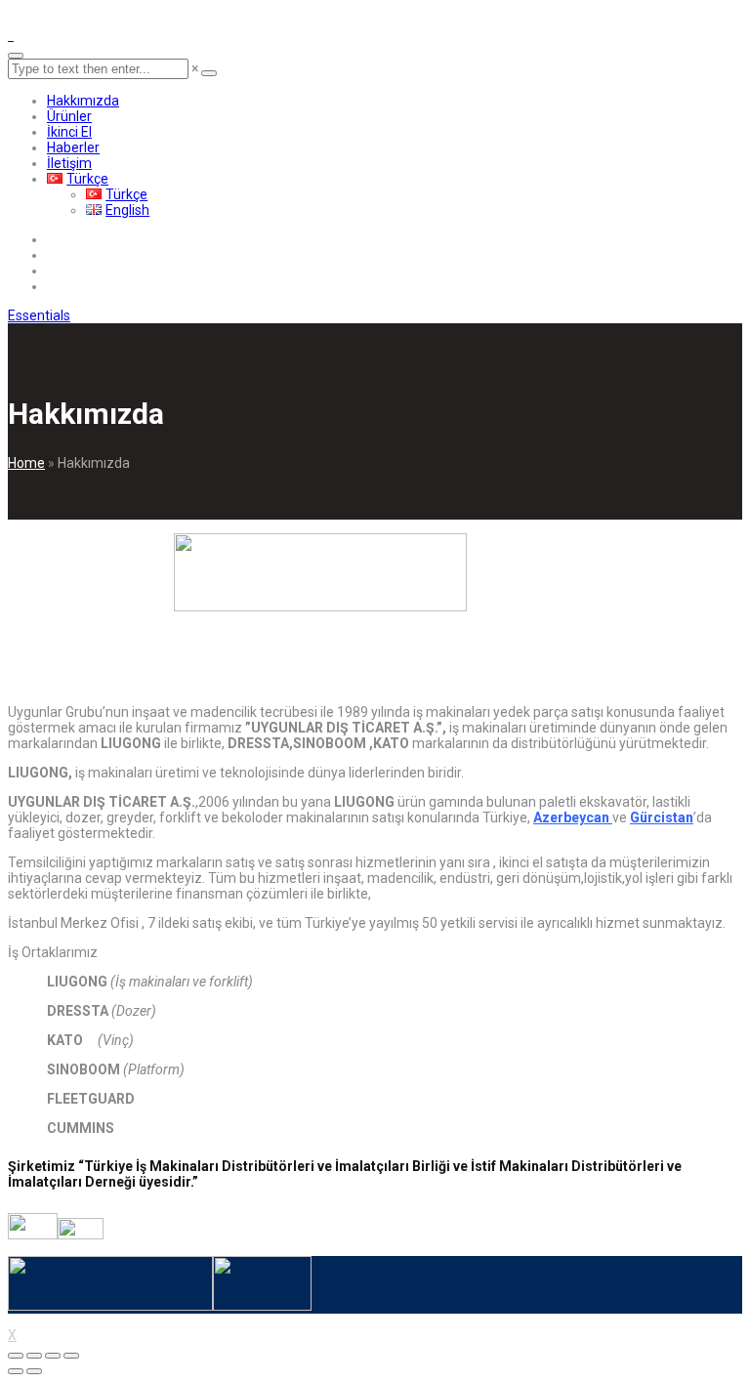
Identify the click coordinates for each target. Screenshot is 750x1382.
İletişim (69, 163)
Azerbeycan (572, 817)
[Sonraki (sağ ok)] (34, 1371)
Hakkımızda (83, 100)
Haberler (73, 147)
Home (26, 463)
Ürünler (69, 116)
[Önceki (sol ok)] (15, 1371)
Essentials (39, 315)
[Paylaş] (34, 1356)
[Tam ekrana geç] (53, 1356)
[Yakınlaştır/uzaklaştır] (71, 1356)
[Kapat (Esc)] (15, 1356)
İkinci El (69, 132)
